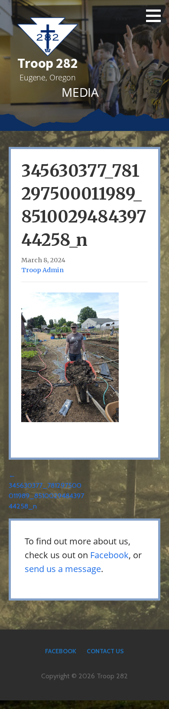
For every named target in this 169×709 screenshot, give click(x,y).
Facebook (109, 555)
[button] (156, 15)
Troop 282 (47, 63)
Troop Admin (42, 270)
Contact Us (105, 651)
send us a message (63, 569)
